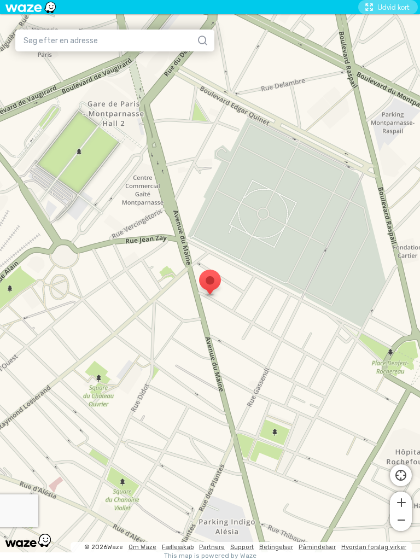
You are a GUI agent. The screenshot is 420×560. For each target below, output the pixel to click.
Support (242, 547)
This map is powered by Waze (210, 555)
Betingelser (276, 547)
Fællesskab (178, 547)
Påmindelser (317, 547)
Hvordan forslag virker (373, 547)
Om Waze (142, 547)
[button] (401, 501)
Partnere (212, 547)
